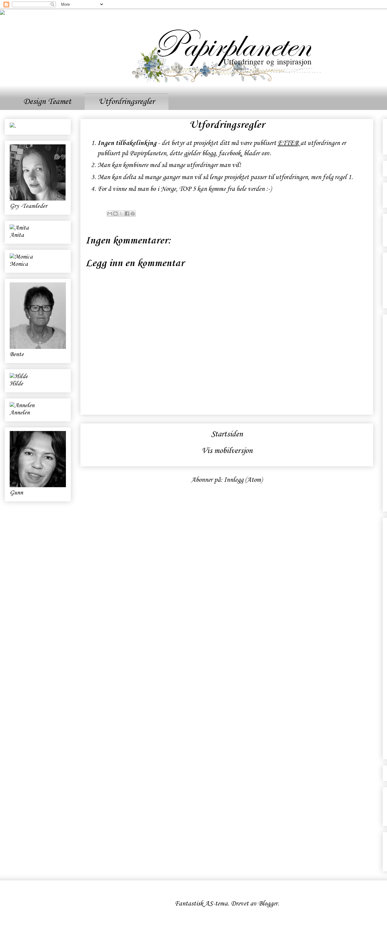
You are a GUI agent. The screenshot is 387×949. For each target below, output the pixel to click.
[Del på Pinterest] (133, 214)
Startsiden (227, 434)
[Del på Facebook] (127, 214)
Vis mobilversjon (226, 451)
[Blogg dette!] (115, 214)
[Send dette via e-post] (110, 214)
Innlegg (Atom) (243, 480)
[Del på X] (121, 214)
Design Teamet (47, 102)
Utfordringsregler (126, 102)
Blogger (268, 904)
